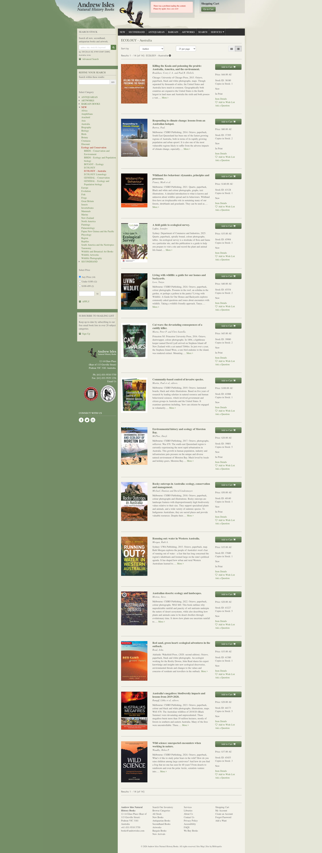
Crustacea (85, 140)
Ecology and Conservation (93, 147)
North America (88, 221)
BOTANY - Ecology (94, 164)
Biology (85, 130)
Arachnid (85, 117)
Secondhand (89, 261)
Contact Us (189, 817)
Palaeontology (88, 228)
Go (112, 82)
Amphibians (87, 113)
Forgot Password (223, 817)
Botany (84, 137)
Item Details (221, 98)
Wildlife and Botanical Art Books (97, 251)
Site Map (200, 846)
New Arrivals (158, 834)
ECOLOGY (89, 167)
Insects (84, 204)
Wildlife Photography (91, 258)
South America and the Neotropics (97, 244)
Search (202, 32)
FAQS (187, 827)
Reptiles (85, 241)
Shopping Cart (222, 807)
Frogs (84, 197)
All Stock (157, 813)
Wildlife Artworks (90, 254)
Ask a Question (222, 105)
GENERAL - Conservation (97, 177)
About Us (188, 813)
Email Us (111, 381)
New (84, 107)
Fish (83, 194)
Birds (83, 134)
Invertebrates (87, 207)
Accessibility (190, 823)
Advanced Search (90, 59)
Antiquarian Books (161, 820)
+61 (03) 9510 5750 (130, 827)
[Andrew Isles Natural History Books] (110, 7)
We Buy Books (191, 830)
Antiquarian (89, 97)
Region (84, 238)
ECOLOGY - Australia (95, 170)
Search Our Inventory (162, 807)
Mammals (86, 211)
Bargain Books (90, 103)
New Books (157, 817)
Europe (84, 187)
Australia (85, 124)
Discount (85, 144)
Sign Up (86, 333)
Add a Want (221, 820)
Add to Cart (226, 66)
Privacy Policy (191, 820)
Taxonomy (86, 248)
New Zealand (87, 217)
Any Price (88, 277)
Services (216, 32)
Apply (86, 301)
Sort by (125, 48)
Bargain (173, 32)
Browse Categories (161, 810)
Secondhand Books (161, 823)
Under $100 (89, 281)
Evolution (86, 191)
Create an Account (224, 813)
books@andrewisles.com (132, 830)
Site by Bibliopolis (214, 846)
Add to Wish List (226, 102)
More (165, 97)
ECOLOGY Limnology (95, 174)
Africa (84, 110)
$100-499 (87, 286)
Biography (86, 127)
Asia (83, 120)
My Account (221, 810)
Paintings (85, 224)
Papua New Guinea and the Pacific (97, 231)
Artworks (87, 100)
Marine (84, 214)
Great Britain (87, 201)
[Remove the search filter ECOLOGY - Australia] (170, 55)
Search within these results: (92, 77)
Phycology (86, 234)
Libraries (188, 810)
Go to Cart (208, 9)
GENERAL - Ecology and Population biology (96, 182)
